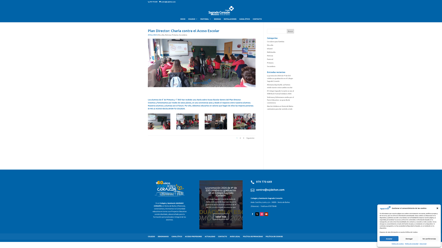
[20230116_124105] (187, 129)
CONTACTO (257, 19)
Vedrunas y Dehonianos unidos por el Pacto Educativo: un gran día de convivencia (280, 100)
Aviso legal (423, 244)
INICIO (182, 19)
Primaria (175, 35)
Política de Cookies (398, 244)
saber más (221, 216)
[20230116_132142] (216, 129)
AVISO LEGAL (235, 236)
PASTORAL (204, 19)
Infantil (269, 49)
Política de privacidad (411, 244)
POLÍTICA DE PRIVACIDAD (253, 236)
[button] (437, 208)
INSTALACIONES (230, 19)
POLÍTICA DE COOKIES (274, 236)
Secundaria (183, 35)
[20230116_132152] (244, 129)
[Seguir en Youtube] (266, 214)
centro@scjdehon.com (270, 189)
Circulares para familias (275, 41)
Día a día (161, 35)
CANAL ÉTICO (244, 19)
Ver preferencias (429, 239)
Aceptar (389, 239)
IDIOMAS (217, 19)
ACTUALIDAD (210, 236)
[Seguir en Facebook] (252, 214)
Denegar (409, 239)
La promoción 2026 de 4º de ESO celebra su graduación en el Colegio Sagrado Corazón (280, 78)
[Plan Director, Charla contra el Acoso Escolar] (159, 129)
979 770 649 (264, 181)
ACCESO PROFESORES (193, 236)
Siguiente (250, 138)
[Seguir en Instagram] (262, 214)
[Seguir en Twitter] (257, 214)
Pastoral (270, 59)
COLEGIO (191, 19)
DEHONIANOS (163, 236)
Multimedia (271, 52)
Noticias (168, 35)
